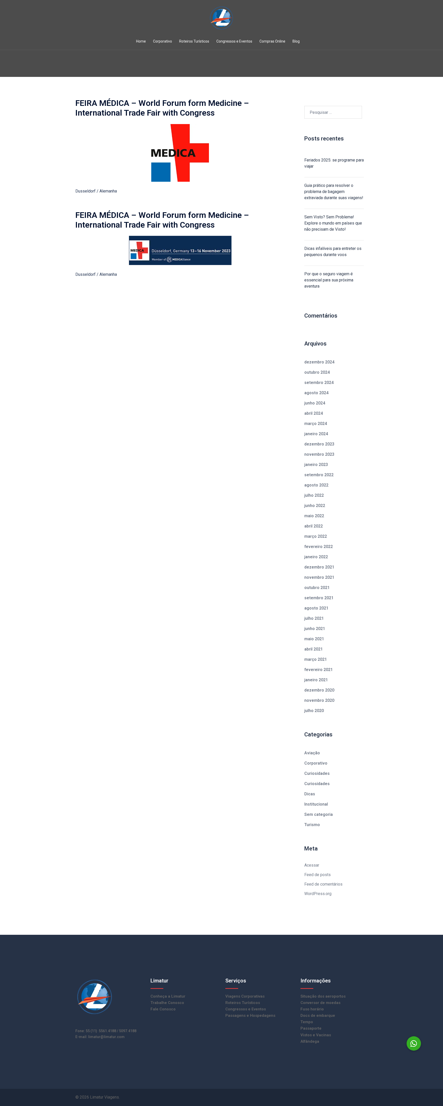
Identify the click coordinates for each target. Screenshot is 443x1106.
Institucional (316, 804)
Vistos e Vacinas (315, 1035)
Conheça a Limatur (167, 996)
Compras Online (272, 41)
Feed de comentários (323, 884)
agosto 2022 (316, 485)
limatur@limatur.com (106, 1037)
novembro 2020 (319, 700)
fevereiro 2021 (318, 669)
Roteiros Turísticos (194, 41)
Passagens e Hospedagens (250, 1015)
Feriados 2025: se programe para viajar (334, 163)
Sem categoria (318, 814)
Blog (296, 41)
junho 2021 (314, 628)
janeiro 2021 (316, 679)
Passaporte (310, 1028)
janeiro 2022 (316, 556)
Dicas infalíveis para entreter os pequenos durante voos (332, 251)
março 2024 (315, 423)
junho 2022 (314, 505)
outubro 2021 (317, 587)
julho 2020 (314, 710)
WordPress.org (317, 893)
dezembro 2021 (319, 567)
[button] (414, 1043)
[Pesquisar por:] (333, 112)
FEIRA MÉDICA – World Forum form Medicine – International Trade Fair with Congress (162, 108)
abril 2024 (313, 413)
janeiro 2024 (316, 433)
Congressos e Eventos (234, 41)
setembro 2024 (319, 382)
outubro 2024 (317, 372)
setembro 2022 (319, 474)
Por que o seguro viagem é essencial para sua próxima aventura (328, 280)
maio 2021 (314, 638)
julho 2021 (314, 618)
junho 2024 (314, 403)
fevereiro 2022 (318, 546)
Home (141, 41)
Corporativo (162, 41)
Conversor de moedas (320, 1002)
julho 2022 (314, 495)
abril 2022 (313, 526)
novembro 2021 (319, 577)
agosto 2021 (316, 608)
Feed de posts (317, 874)
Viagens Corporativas (245, 996)
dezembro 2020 (319, 690)
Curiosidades (317, 773)
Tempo (306, 1022)
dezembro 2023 (319, 444)
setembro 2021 (319, 597)
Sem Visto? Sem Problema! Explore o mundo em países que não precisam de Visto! (333, 223)
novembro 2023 (319, 454)
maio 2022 (314, 515)
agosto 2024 (316, 392)
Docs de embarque (317, 1015)
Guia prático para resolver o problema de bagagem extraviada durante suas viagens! (333, 191)
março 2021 (315, 659)
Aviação (312, 752)
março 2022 (315, 536)
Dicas (309, 794)
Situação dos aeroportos (323, 996)
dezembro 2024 (319, 362)
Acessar (311, 865)
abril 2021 (313, 649)
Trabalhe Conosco (167, 1002)
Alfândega (309, 1041)
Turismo (312, 824)
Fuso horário (312, 1009)
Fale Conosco (163, 1009)
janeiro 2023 (316, 464)
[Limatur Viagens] (221, 19)
